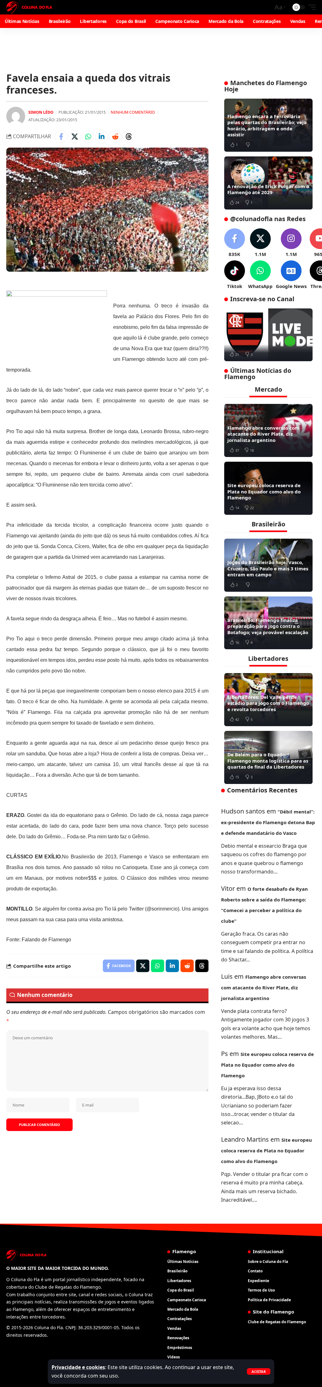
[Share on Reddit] (115, 136)
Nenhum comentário (133, 112)
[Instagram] (291, 243)
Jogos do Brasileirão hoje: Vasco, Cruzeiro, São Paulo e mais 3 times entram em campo (267, 568)
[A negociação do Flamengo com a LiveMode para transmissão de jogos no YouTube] (268, 335)
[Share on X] (74, 136)
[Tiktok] (234, 275)
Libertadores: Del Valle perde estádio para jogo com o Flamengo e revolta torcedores (268, 703)
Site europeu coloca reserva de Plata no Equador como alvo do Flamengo (264, 491)
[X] (260, 243)
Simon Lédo (40, 112)
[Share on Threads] (128, 136)
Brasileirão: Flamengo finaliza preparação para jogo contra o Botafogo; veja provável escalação (267, 626)
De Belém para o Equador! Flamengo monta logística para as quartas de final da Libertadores (267, 760)
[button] (258, 1371)
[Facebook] (234, 243)
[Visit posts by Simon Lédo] (15, 116)
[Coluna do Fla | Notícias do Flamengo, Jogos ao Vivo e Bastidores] (29, 7)
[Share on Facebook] (61, 136)
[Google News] (291, 275)
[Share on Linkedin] (101, 136)
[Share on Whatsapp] (88, 136)
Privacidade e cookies (78, 1367)
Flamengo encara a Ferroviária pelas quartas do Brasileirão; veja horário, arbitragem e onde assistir (267, 125)
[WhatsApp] (260, 275)
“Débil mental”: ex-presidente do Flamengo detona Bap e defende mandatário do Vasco (268, 822)
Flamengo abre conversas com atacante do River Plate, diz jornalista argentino (263, 434)
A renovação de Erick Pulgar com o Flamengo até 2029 (268, 189)
